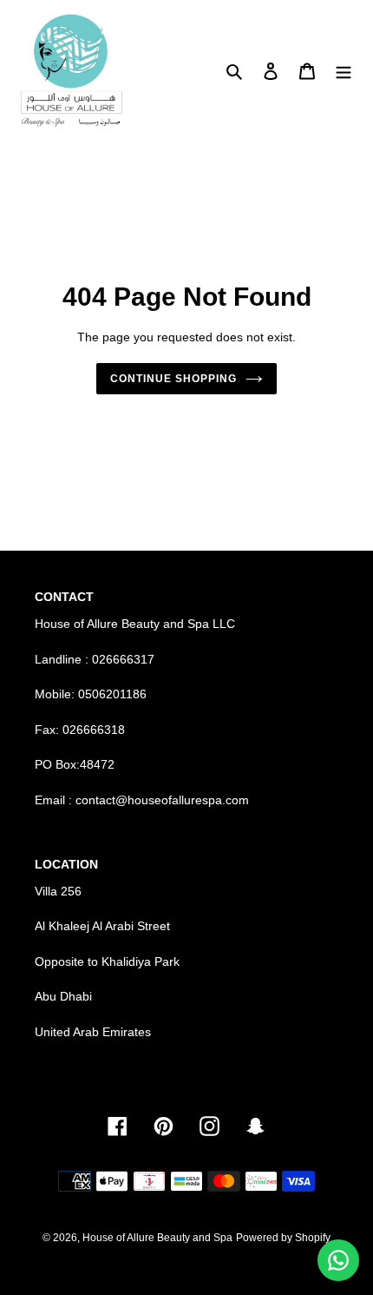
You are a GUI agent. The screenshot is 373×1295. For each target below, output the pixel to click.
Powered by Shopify (283, 1238)
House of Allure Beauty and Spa (157, 1238)
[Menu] (343, 70)
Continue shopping (173, 379)
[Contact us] (338, 1260)
